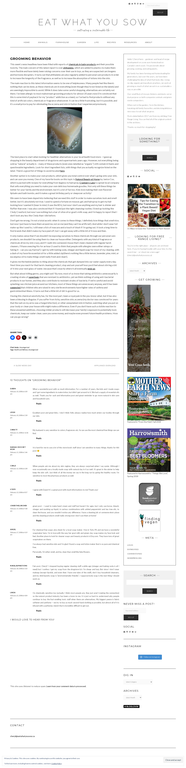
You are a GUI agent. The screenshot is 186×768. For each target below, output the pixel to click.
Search (150, 158)
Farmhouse (62, 42)
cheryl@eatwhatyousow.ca (22, 736)
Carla (13, 466)
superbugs (34, 277)
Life (96, 42)
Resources (130, 42)
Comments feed (134, 554)
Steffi (13, 489)
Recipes (111, 42)
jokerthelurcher (18, 505)
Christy (14, 430)
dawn (13, 389)
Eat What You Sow (93, 22)
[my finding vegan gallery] (150, 520)
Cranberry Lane (87, 182)
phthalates (68, 67)
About (148, 42)
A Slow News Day (23, 366)
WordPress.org (134, 558)
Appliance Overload (105, 366)
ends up (91, 268)
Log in (130, 545)
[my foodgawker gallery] (150, 493)
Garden (81, 42)
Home (27, 42)
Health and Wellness (21, 350)
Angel (13, 529)
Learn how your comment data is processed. (66, 686)
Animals (43, 42)
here (62, 170)
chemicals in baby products (82, 64)
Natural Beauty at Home (87, 179)
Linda (13, 592)
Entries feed (132, 549)
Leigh (12, 412)
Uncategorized (24, 347)
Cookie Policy (56, 763)
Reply (38, 403)
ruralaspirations (18, 566)
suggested (15, 287)
